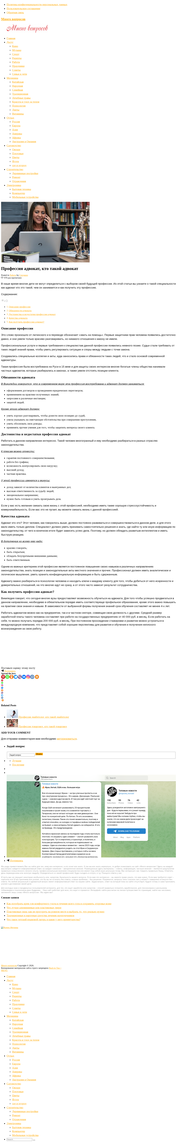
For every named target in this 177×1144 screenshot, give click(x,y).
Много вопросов (13, 19)
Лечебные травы (21, 97)
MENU (4, 970)
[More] (37, 677)
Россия (16, 121)
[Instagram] (28, 677)
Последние (18, 764)
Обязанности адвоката (20, 310)
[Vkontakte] (24, 677)
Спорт (15, 54)
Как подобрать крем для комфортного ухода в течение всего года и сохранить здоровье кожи (59, 903)
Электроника (14, 185)
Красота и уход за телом (25, 101)
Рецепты (17, 58)
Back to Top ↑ (55, 968)
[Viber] (20, 677)
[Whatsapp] (7, 677)
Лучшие (16, 760)
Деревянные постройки (25, 173)
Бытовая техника (21, 189)
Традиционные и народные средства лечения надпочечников (40, 915)
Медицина (12, 78)
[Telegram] (16, 677)
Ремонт (16, 177)
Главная (11, 38)
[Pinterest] (3, 677)
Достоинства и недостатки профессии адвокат (32, 314)
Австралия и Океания (24, 141)
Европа (16, 125)
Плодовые (18, 153)
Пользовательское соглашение (23, 8)
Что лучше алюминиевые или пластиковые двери (34, 907)
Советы (16, 70)
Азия (15, 129)
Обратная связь (15, 12)
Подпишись (9, 671)
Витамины (18, 113)
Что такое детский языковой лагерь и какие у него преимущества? (43, 919)
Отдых (10, 117)
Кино (15, 46)
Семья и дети (19, 74)
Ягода (15, 161)
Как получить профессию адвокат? (26, 322)
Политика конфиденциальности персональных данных (37, 4)
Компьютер (18, 193)
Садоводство (14, 145)
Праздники (18, 66)
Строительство (15, 169)
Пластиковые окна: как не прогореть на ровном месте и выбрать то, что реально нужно (55, 911)
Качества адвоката (18, 318)
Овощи (16, 149)
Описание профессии (19, 306)
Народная (17, 85)
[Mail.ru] (32, 677)
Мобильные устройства (25, 197)
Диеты (15, 109)
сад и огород (19, 165)
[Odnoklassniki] (11, 677)
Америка (17, 133)
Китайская (18, 81)
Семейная (17, 89)
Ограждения (19, 181)
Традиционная (20, 93)
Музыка (16, 50)
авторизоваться (67, 738)
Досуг (10, 42)
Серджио (23, 275)
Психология (19, 105)
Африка (16, 137)
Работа (16, 62)
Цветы (15, 157)
